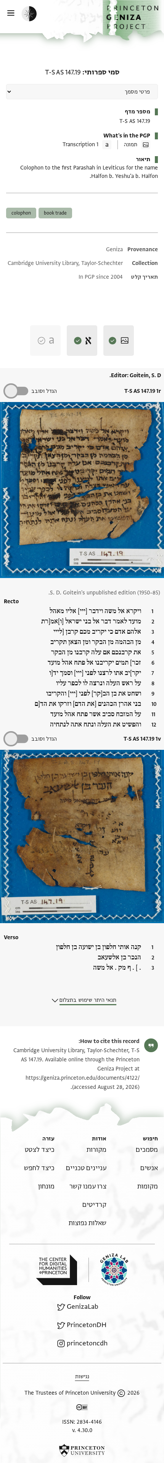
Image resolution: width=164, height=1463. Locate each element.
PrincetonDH (86, 1325)
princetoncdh (87, 1343)
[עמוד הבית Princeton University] (82, 1450)
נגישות (82, 1376)
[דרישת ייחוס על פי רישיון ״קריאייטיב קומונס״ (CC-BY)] (82, 1408)
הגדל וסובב (44, 391)
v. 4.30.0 (82, 1430)
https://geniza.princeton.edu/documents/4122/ (83, 1078)
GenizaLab (82, 1306)
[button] (133, 20)
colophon (21, 213)
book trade (55, 213)
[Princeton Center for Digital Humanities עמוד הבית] (56, 1270)
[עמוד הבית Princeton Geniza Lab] (108, 1269)
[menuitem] (147, 1149)
